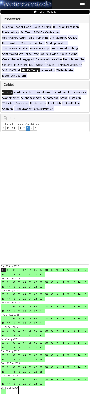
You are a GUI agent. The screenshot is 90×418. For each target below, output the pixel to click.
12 (8, 128)
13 (73, 270)
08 (46, 270)
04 (24, 270)
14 (79, 270)
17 (8, 274)
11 (63, 270)
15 (84, 270)
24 (13, 128)
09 (52, 270)
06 (35, 270)
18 (14, 274)
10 (57, 270)
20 (24, 274)
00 (3, 270)
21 (30, 274)
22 (35, 274)
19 (19, 274)
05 (30, 270)
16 (3, 274)
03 (19, 270)
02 (14, 270)
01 (8, 270)
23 (41, 274)
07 (41, 270)
